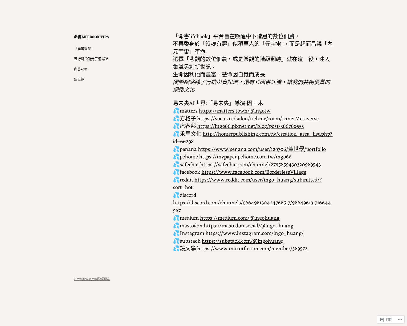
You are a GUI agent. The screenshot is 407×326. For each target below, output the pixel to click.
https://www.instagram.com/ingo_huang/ (254, 233)
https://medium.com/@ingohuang (240, 217)
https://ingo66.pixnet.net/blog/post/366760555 (250, 125)
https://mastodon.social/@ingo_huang (248, 225)
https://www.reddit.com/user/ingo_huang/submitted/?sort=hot (247, 183)
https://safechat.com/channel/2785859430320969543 (260, 164)
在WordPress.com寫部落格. (92, 278)
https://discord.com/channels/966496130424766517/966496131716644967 (252, 205)
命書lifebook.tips (91, 36)
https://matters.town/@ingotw (235, 110)
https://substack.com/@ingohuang (242, 240)
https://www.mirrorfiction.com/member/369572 (252, 248)
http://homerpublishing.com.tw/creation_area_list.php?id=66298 (253, 137)
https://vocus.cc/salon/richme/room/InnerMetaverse (258, 118)
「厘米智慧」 (84, 48)
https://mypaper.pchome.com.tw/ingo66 (245, 156)
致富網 (79, 79)
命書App (80, 69)
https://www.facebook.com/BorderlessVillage (253, 171)
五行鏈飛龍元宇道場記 (91, 58)
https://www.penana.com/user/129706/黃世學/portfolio (262, 149)
